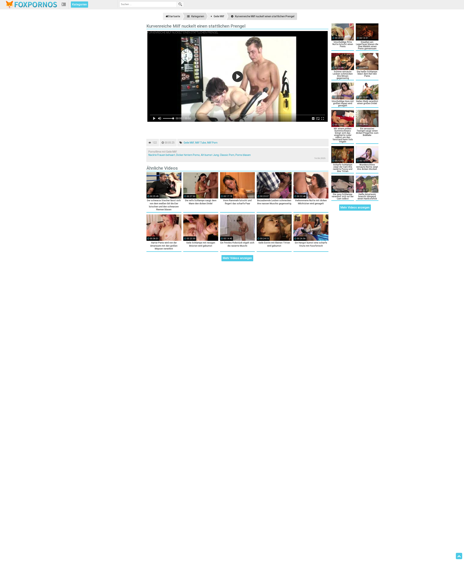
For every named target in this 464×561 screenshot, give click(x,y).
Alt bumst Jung (210, 154)
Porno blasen (243, 154)
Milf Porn (212, 142)
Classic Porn (227, 154)
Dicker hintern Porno (188, 154)
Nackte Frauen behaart (161, 154)
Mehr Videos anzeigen (237, 258)
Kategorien (79, 4)
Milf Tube (200, 142)
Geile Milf (189, 142)
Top (459, 556)
